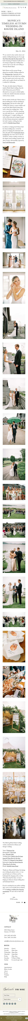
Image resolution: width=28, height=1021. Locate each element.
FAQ (5, 977)
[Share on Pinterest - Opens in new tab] (22, 902)
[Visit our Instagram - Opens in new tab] (4, 1004)
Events (6, 973)
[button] (18, 7)
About (6, 971)
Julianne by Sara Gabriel (16, 860)
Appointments (8, 967)
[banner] (14, 919)
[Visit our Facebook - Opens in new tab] (12, 1004)
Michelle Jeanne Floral (12, 866)
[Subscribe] (19, 999)
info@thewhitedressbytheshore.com (14, 941)
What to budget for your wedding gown (14, 1)
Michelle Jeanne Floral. (14, 123)
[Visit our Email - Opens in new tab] (15, 1004)
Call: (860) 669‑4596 (10, 935)
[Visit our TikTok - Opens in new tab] (7, 1004)
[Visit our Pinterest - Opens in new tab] (10, 1004)
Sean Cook (13, 852)
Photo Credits (8, 969)
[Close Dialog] (1, 1018)
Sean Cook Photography (9, 142)
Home (3, 11)
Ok (26, 1018)
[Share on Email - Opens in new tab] (24, 902)
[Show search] (23, 7)
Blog (9, 11)
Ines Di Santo (6, 103)
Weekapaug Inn (8, 74)
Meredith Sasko (10, 854)
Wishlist (6, 975)
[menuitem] (18, 7)
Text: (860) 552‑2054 (10, 937)
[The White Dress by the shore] (9, 7)
